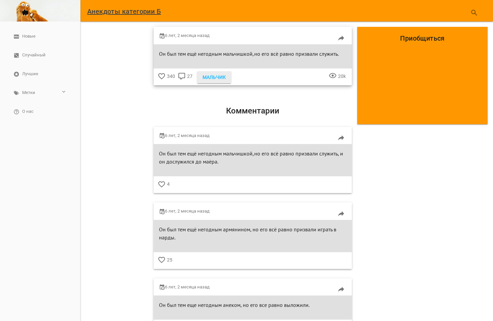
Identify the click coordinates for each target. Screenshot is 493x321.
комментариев (181, 81)
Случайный (34, 54)
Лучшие (30, 73)
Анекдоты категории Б (124, 11)
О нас (28, 111)
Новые (29, 36)
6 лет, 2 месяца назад (187, 35)
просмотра (332, 81)
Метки (28, 92)
